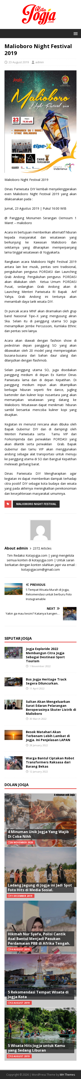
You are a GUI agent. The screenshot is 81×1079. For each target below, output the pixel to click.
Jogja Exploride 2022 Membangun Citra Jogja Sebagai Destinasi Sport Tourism (45, 655)
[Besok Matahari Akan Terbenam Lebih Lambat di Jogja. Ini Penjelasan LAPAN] (13, 737)
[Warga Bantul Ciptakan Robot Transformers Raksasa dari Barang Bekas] (13, 767)
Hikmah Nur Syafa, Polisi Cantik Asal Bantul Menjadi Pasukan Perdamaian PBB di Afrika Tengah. (39, 939)
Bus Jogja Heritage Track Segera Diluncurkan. (46, 681)
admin (39, 62)
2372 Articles (42, 548)
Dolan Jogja (16, 784)
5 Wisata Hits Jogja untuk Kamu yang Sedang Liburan (36, 1048)
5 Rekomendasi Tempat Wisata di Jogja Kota (38, 994)
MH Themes (67, 1075)
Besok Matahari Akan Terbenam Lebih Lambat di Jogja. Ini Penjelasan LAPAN (48, 736)
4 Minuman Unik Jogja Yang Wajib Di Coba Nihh (38, 834)
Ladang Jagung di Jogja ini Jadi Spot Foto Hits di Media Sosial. (40, 887)
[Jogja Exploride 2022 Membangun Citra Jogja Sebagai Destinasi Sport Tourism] (13, 656)
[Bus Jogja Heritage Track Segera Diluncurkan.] (13, 683)
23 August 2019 (19, 62)
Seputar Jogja (18, 638)
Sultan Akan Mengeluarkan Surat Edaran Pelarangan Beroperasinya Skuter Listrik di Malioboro (51, 707)
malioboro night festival (36, 504)
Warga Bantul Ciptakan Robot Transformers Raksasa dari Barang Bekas (50, 762)
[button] (75, 33)
